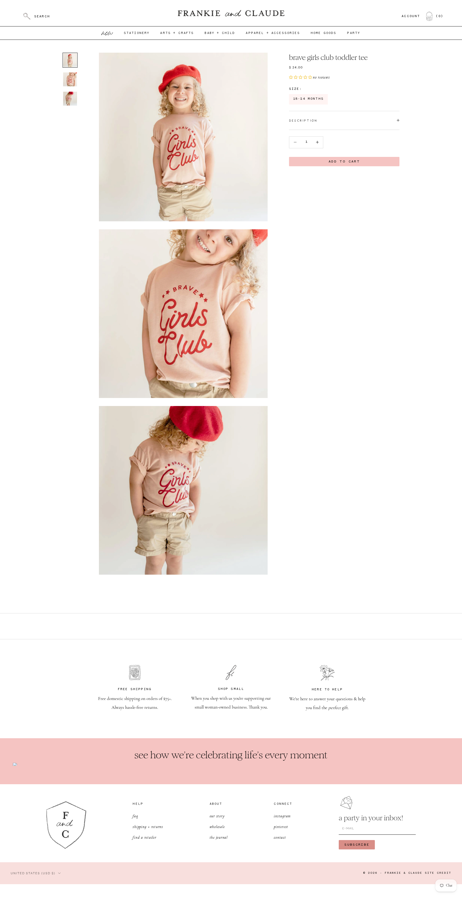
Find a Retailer (144, 837)
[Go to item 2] (70, 79)
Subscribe (356, 844)
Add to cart (344, 161)
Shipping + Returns (148, 826)
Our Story (217, 815)
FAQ (135, 815)
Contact (280, 837)
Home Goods (324, 33)
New (107, 33)
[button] (301, 77)
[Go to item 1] (70, 60)
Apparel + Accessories (273, 33)
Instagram (282, 815)
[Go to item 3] (70, 98)
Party (353, 33)
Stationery (137, 33)
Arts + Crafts (177, 33)
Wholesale (217, 826)
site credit (438, 873)
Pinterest (281, 826)
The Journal (219, 837)
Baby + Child (220, 33)
